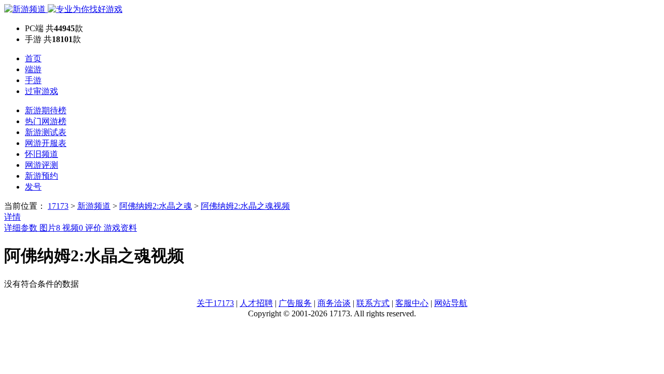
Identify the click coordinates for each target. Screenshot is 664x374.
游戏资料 (120, 227)
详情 (12, 216)
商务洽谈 (334, 303)
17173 (58, 206)
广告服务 (295, 303)
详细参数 (21, 227)
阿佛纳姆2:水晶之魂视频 (245, 206)
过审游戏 (41, 91)
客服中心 (411, 303)
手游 (33, 80)
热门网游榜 (45, 121)
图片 (49, 227)
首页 (33, 58)
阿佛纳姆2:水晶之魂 (155, 206)
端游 (33, 69)
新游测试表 (45, 132)
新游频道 (93, 206)
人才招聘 (256, 303)
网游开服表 (45, 143)
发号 (33, 186)
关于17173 (215, 303)
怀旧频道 (41, 154)
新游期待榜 (45, 110)
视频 (72, 227)
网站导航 (450, 303)
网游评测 (41, 165)
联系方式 (373, 303)
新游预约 (41, 175)
